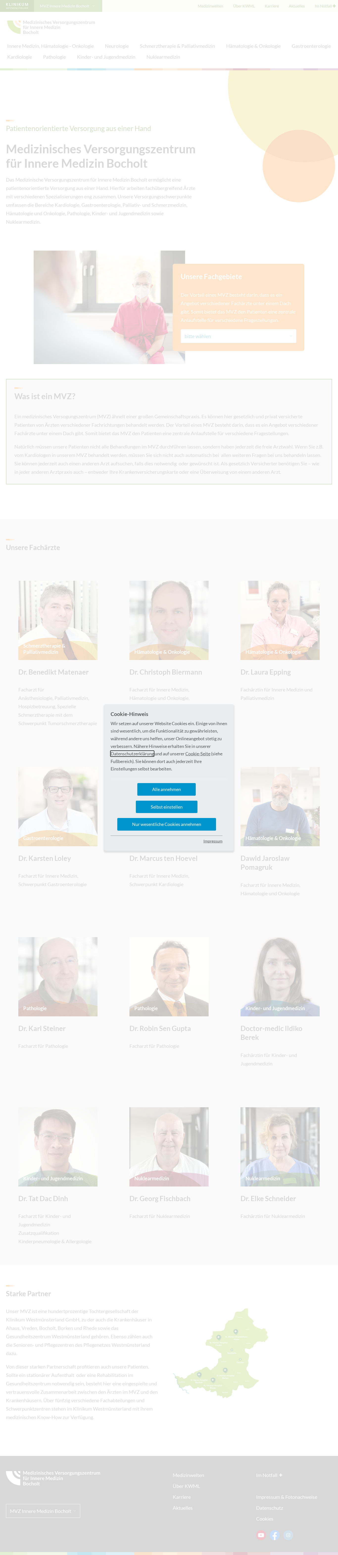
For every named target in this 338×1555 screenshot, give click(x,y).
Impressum (212, 841)
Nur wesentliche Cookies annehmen (166, 824)
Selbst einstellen (167, 807)
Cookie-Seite (197, 753)
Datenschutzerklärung (132, 753)
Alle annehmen (166, 789)
